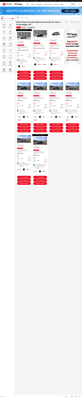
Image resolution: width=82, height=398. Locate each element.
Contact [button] (73, 4)
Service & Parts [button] (48, 4)
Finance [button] (56, 4)
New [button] (27, 4)
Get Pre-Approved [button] (24, 75)
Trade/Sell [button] (39, 4)
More (62, 4)
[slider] (1, 18)
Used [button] (32, 4)
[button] (79, 4)
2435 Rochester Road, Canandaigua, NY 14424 (49, 0)
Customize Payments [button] (24, 78)
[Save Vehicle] (30, 42)
